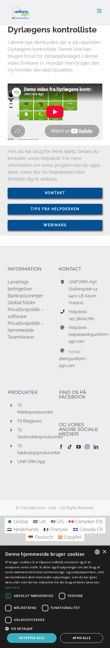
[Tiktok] (70, 446)
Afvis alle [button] (82, 638)
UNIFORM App (31, 461)
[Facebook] (61, 446)
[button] (55, 628)
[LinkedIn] (96, 446)
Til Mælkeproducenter (34, 409)
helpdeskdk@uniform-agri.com (85, 338)
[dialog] (55, 597)
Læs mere (12, 587)
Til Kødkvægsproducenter (34, 449)
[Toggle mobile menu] (99, 11)
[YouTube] (78, 446)
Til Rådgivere (29, 421)
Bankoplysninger (25, 295)
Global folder (22, 302)
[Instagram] (87, 446)
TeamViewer (21, 337)
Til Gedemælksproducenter (34, 433)
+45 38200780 (81, 318)
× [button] (104, 552)
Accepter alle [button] (31, 638)
